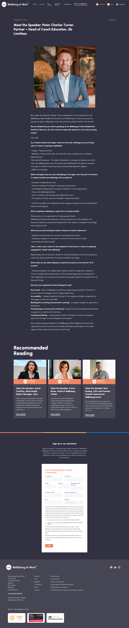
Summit (102, 4)
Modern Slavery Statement (59, 587)
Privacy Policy (55, 576)
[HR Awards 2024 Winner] (36, 618)
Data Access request (57, 582)
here (72, 329)
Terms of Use (55, 579)
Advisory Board (57, 4)
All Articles (112, 20)
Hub (112, 4)
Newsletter (67, 4)
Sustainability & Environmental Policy (62, 584)
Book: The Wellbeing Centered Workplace (80, 4)
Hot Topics (49, 4)
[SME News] (55, 618)
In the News (38, 584)
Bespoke (122, 4)
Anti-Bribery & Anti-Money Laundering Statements (67, 590)
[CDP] (16, 618)
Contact (42, 4)
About (35, 4)
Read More (21, 414)
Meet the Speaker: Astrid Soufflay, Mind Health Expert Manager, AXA (28, 391)
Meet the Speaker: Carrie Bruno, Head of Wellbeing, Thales (63, 391)
